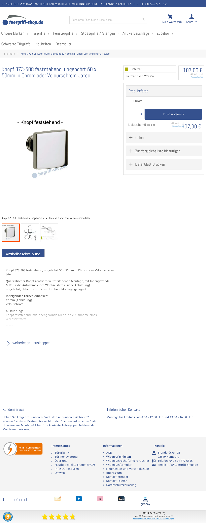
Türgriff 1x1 (63, 452)
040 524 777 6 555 (156, 4)
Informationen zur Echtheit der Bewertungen (153, 519)
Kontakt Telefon (116, 481)
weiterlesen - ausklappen (30, 342)
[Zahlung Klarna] (100, 500)
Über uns (61, 461)
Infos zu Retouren (67, 469)
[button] (195, 20)
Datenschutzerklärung (121, 485)
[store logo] (34, 21)
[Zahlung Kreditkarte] (121, 500)
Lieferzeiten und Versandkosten (127, 469)
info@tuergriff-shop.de (182, 465)
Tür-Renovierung (66, 457)
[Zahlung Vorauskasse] (58, 500)
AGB (109, 452)
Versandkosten (197, 77)
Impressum (114, 473)
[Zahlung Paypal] (79, 500)
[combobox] (108, 20)
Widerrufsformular (119, 465)
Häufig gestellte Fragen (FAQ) (75, 465)
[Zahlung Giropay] (145, 505)
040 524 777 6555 (181, 461)
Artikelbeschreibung (23, 254)
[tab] (23, 254)
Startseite (9, 53)
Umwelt (60, 473)
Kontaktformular (117, 477)
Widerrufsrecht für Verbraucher (127, 461)
